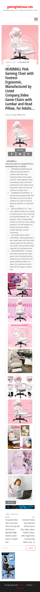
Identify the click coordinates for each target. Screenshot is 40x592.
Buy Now (20, 150)
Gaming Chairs (14, 514)
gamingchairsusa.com (20, 7)
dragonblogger (24, 62)
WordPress (22, 585)
